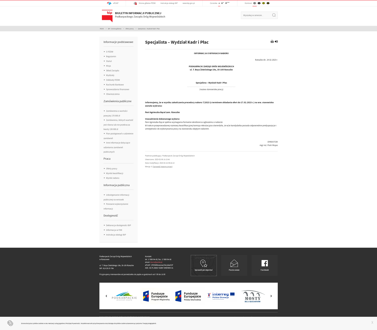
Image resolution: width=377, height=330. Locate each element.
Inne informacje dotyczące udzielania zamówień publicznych (117, 147)
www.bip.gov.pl (189, 3)
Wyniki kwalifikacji (114, 173)
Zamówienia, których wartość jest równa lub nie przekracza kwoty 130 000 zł (118, 125)
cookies (40, 323)
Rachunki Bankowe (115, 84)
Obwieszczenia (113, 94)
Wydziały (110, 75)
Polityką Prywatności (73, 323)
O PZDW (109, 51)
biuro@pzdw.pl (156, 262)
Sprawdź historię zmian (162, 166)
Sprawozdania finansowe (117, 89)
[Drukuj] (272, 41)
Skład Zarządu (112, 70)
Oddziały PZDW (113, 79)
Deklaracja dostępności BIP (118, 225)
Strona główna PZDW (147, 3)
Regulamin (111, 56)
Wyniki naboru (112, 178)
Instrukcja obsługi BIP (169, 3)
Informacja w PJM (114, 230)
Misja (108, 65)
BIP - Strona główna (114, 29)
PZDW (102, 29)
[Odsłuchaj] (276, 41)
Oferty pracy (129, 29)
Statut (109, 61)
